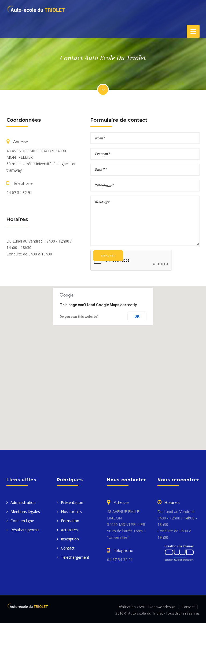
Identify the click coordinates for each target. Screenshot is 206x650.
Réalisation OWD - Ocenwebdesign (147, 606)
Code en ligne (22, 520)
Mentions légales (25, 511)
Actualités (69, 529)
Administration (23, 502)
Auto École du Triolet (145, 613)
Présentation (72, 502)
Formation (70, 520)
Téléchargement (75, 557)
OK (137, 316)
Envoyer (108, 255)
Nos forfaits (71, 511)
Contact (68, 548)
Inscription (70, 538)
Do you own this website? (79, 317)
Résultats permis (24, 529)
